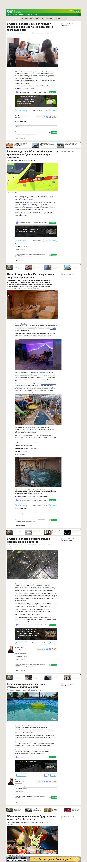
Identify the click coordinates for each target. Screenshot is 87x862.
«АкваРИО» (24, 324)
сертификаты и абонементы (32, 427)
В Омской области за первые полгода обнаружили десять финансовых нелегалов (25, 101)
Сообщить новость (22, 110)
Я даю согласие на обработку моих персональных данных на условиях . (30, 132)
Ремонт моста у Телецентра (26, 18)
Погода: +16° (69, 11)
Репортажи (21, 14)
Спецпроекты (29, 14)
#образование (10, 824)
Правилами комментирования (30, 134)
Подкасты (15, 14)
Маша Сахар (65, 25)
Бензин (36, 18)
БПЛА (42, 18)
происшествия (29, 207)
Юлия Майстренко (67, 540)
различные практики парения (40, 372)
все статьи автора (18, 117)
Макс (47, 110)
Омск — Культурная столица (61, 18)
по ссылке (35, 442)
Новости (9, 14)
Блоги (35, 14)
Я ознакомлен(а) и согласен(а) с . (26, 134)
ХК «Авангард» (49, 18)
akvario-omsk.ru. (22, 454)
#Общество (10, 36)
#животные (10, 548)
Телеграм (54, 110)
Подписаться (52, 92)
